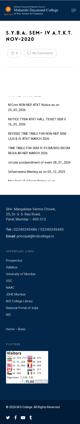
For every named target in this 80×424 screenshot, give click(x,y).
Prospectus (14, 260)
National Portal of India (22, 308)
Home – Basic (16, 329)
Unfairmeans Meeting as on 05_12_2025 (36, 169)
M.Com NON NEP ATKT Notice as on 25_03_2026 (33, 104)
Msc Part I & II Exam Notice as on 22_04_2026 (31, 181)
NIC (8, 315)
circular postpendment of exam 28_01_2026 (39, 160)
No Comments (42, 53)
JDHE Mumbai (15, 294)
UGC (9, 281)
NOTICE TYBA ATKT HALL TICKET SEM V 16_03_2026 (37, 119)
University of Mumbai (20, 274)
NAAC (10, 288)
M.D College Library (19, 301)
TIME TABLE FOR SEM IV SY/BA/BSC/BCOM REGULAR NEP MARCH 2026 (39, 148)
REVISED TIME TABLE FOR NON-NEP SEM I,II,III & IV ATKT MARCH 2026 (37, 133)
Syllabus (11, 267)
